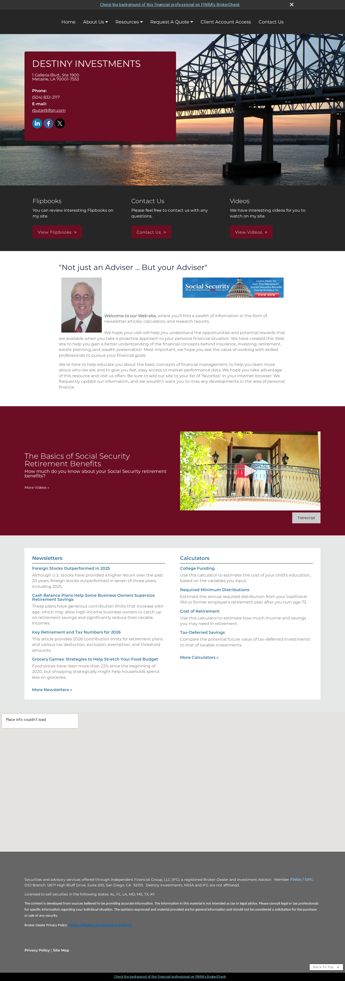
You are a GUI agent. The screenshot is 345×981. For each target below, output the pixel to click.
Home (68, 22)
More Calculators (199, 657)
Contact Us (271, 22)
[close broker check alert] (292, 5)
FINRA (295, 879)
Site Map (61, 950)
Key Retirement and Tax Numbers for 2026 (76, 632)
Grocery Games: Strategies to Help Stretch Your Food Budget (95, 659)
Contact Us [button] (149, 232)
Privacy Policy (37, 950)
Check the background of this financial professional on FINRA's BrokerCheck (170, 4)
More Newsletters (52, 689)
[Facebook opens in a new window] (48, 123)
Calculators (194, 558)
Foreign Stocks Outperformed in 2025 (71, 568)
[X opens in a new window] (60, 123)
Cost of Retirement (200, 611)
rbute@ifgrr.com (49, 110)
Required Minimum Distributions (214, 589)
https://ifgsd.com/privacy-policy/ (100, 925)
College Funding (197, 568)
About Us (93, 22)
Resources (127, 22)
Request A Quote (169, 22)
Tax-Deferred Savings (202, 632)
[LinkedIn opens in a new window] (37, 123)
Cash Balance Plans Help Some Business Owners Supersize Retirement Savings (93, 597)
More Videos (36, 487)
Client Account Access (226, 22)
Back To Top (324, 967)
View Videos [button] (248, 232)
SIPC (309, 879)
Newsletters (47, 558)
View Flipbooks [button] (55, 232)
